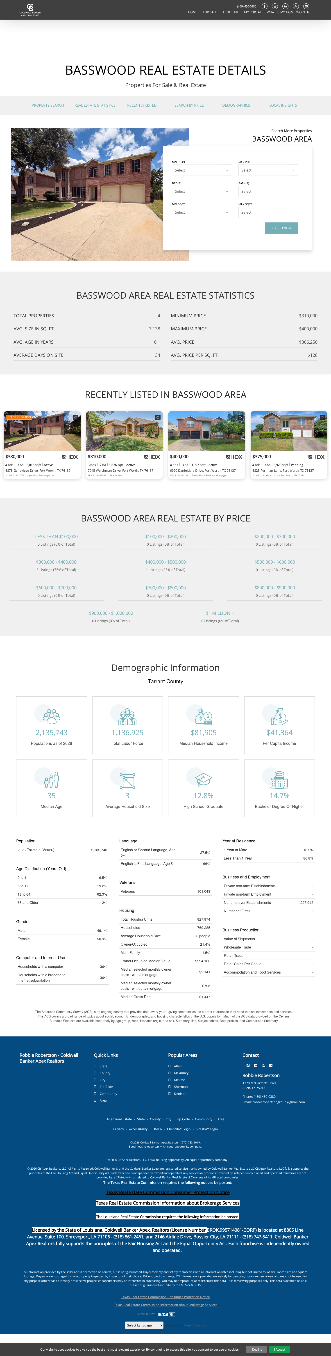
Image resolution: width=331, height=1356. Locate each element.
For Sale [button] (210, 12)
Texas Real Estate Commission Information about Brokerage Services (165, 1305)
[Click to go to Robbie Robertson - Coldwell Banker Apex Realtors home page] (30, 9)
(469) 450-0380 (246, 6)
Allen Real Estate (119, 1119)
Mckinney (181, 1073)
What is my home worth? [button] (288, 12)
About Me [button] (231, 12)
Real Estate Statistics (95, 105)
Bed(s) (176, 183)
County (105, 1073)
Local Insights (283, 105)
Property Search (48, 105)
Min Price (179, 162)
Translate (199, 1325)
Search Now (281, 228)
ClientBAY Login (179, 1129)
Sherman (181, 1086)
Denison (180, 1093)
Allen (178, 1066)
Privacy (118, 1129)
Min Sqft (178, 204)
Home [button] (193, 12)
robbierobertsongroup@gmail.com (279, 1102)
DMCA (157, 1129)
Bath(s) (243, 183)
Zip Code (106, 1086)
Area (103, 1100)
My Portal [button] (253, 12)
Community (108, 1093)
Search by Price (189, 105)
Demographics (236, 105)
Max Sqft (245, 204)
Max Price (245, 162)
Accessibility (138, 1129)
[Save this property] (75, 417)
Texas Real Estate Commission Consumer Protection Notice (168, 1192)
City (102, 1080)
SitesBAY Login (207, 1129)
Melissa (180, 1080)
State (103, 1066)
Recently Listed (142, 105)
